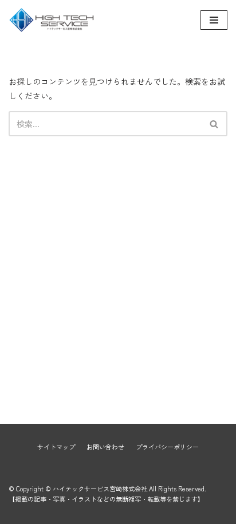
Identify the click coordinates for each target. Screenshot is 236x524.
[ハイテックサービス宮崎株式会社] (52, 20)
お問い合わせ (105, 446)
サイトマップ (56, 446)
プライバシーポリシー (167, 446)
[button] (214, 124)
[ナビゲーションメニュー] (213, 20)
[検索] (214, 123)
